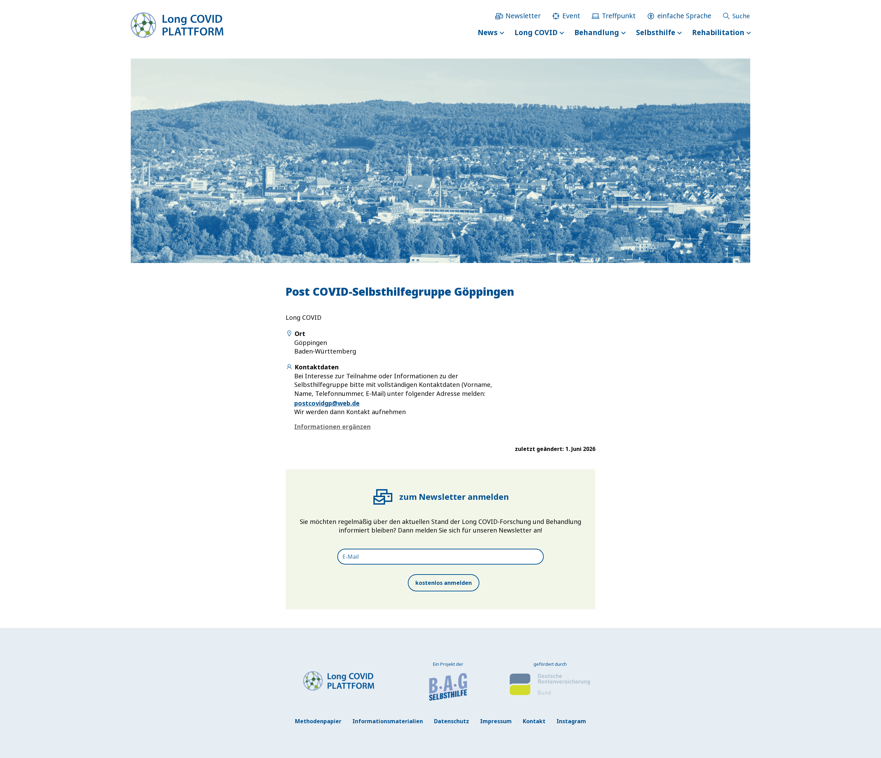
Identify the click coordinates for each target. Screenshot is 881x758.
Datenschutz (451, 721)
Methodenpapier (318, 721)
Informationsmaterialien (387, 721)
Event (571, 15)
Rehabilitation (718, 32)
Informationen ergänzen (332, 426)
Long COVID (536, 32)
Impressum (496, 721)
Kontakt (534, 721)
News (488, 32)
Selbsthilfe (655, 32)
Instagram (571, 721)
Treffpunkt (619, 15)
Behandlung (596, 32)
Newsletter (523, 15)
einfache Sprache (684, 15)
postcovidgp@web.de (327, 403)
